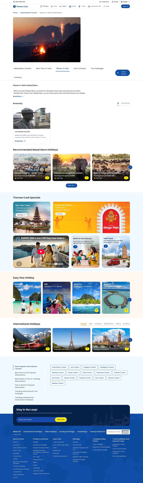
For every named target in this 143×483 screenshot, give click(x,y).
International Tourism (59, 367)
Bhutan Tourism (69, 378)
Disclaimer (16, 453)
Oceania (98, 324)
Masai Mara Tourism (22, 68)
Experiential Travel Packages (101, 447)
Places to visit (62, 68)
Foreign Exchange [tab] (66, 431)
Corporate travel (38, 471)
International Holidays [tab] (32, 431)
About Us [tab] (17, 431)
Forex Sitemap (77, 445)
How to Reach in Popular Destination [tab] (25, 386)
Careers (15, 459)
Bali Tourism (56, 378)
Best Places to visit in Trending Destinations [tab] (27, 380)
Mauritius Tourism (58, 372)
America (126, 324)
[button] (55, 230)
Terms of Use (17, 450)
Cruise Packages (98, 444)
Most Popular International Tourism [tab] (26, 367)
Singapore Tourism (90, 367)
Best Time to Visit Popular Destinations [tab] (25, 374)
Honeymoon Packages (40, 445)
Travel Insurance (38, 459)
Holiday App (56, 450)
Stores (116, 2)
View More (20, 215)
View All (70, 185)
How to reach (80, 68)
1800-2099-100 (20, 2)
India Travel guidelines (119, 456)
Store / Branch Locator (20, 448)
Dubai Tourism (87, 372)
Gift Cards (36, 457)
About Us (16, 442)
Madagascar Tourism (107, 367)
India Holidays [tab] (51, 431)
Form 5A (15, 477)
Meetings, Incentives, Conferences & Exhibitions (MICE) (41, 452)
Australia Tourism (85, 378)
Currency (18, 77)
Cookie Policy (17, 472)
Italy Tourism (99, 378)
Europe (84, 324)
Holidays (35, 442)
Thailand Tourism (120, 372)
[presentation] (13, 167)
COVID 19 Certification (119, 449)
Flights (64, 6)
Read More (19, 141)
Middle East (109, 324)
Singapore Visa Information (41, 473)
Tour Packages (97, 68)
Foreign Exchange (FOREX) (41, 448)
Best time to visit (43, 68)
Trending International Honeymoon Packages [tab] (24, 398)
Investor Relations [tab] (97, 431)
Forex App (56, 453)
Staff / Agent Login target (61, 445)
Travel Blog (36, 468)
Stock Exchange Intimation (21, 469)
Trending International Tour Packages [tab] (26, 392)
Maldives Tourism (57, 383)
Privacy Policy (17, 456)
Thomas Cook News (19, 466)
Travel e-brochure (58, 442)
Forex (55, 6)
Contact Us (105, 2)
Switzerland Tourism (103, 372)
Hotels (74, 6)
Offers (55, 448)
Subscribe (61, 420)
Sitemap (75, 442)
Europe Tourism (73, 372)
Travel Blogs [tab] (82, 431)
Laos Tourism (75, 367)
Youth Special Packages (100, 450)
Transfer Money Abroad (60, 456)
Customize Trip (96, 6)
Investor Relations (18, 474)
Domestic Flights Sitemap (80, 457)
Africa (118, 324)
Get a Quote (123, 73)
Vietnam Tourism (114, 378)
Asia (90, 324)
